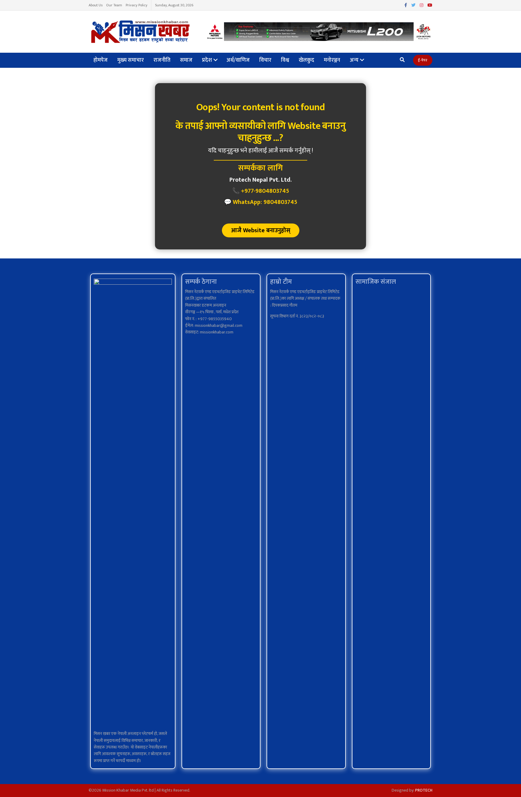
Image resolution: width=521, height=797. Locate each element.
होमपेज (100, 60)
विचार (265, 60)
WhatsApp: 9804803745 (265, 202)
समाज (186, 60)
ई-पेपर (423, 60)
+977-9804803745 (265, 191)
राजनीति (161, 60)
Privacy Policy (136, 5)
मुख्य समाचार (130, 60)
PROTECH (423, 790)
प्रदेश (207, 60)
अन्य (354, 60)
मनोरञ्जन (332, 60)
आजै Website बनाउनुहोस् (260, 230)
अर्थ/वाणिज (238, 60)
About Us (96, 5)
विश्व (285, 60)
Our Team (114, 5)
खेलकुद (306, 60)
